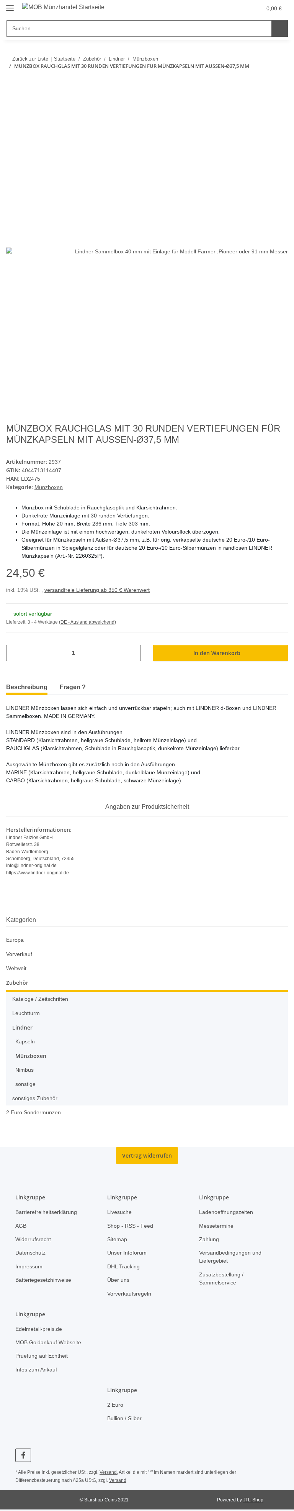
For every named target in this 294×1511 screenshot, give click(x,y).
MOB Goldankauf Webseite (48, 1342)
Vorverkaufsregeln (129, 1294)
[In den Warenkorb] (12, 106)
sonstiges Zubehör (34, 1098)
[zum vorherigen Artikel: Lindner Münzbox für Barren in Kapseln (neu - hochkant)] (263, 81)
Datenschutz (30, 1253)
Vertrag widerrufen (147, 1155)
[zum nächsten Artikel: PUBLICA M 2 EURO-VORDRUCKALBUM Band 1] (279, 81)
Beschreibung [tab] (26, 687)
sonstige (25, 1084)
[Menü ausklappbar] (10, 5)
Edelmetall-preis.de (38, 1329)
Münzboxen (48, 487)
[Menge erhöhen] (132, 653)
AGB (20, 1226)
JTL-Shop (253, 1500)
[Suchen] (279, 28)
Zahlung (209, 1239)
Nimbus (24, 1070)
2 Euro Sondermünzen (33, 1112)
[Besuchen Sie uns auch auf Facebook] (23, 1455)
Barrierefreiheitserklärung (46, 1212)
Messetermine (216, 1226)
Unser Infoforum (127, 1253)
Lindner (22, 1027)
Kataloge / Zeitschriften (40, 999)
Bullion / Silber (124, 1418)
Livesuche (119, 1212)
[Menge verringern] (15, 653)
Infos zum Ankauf (36, 1369)
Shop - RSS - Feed (130, 1226)
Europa (15, 940)
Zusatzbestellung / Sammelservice (221, 1278)
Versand (108, 1472)
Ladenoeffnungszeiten (226, 1212)
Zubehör (17, 982)
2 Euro (115, 1405)
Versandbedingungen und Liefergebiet (230, 1257)
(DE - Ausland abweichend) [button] (87, 622)
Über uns (118, 1280)
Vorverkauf (19, 954)
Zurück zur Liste (30, 59)
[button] (239, 8)
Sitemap (117, 1239)
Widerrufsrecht (33, 1239)
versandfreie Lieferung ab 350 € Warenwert (97, 590)
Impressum (28, 1266)
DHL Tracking (123, 1266)
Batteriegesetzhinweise (43, 1280)
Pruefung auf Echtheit (41, 1356)
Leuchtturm (26, 1013)
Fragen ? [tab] (73, 687)
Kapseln (25, 1041)
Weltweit (16, 968)
